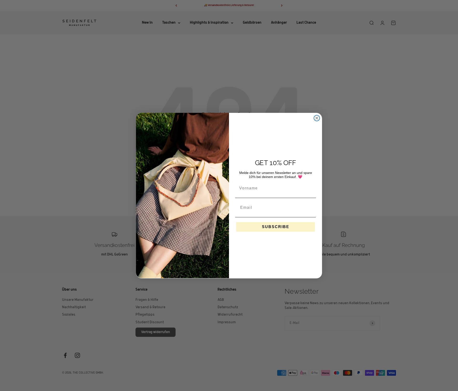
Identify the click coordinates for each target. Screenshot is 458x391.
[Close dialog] (317, 118)
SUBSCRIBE (275, 226)
